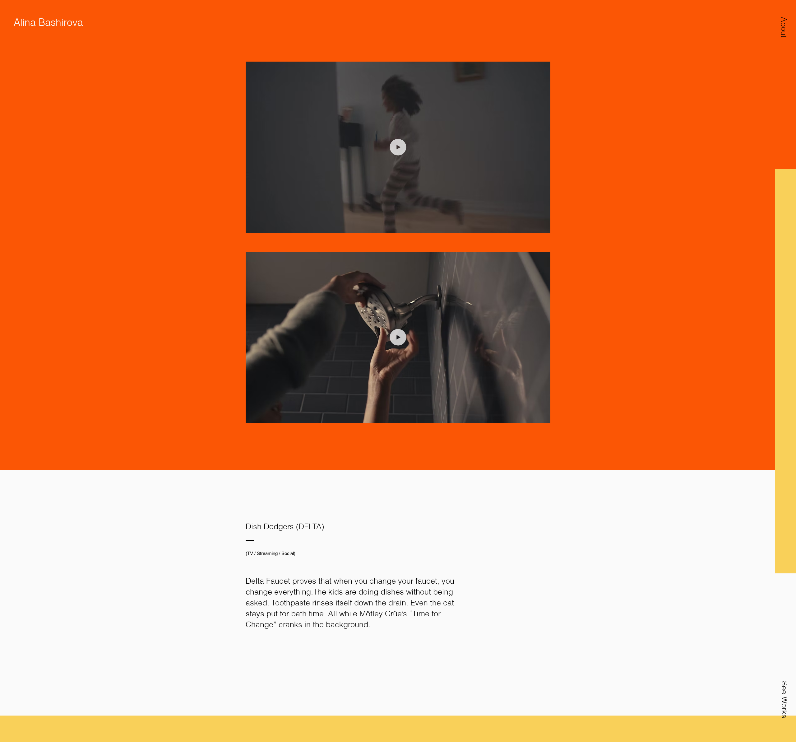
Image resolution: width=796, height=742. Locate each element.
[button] (784, 27)
